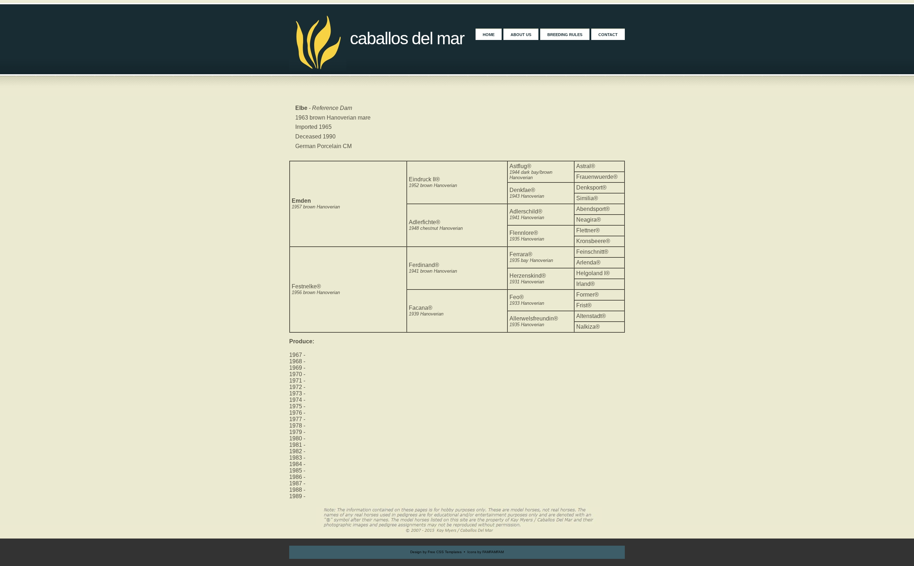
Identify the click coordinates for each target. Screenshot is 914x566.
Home (488, 34)
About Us (521, 34)
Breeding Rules (564, 34)
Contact (608, 34)
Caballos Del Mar (407, 38)
